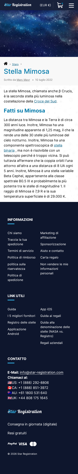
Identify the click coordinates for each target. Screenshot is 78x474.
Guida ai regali (50, 316)
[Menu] (71, 5)
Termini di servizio (21, 251)
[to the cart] (60, 5)
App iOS (46, 309)
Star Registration (27, 453)
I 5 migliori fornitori (21, 316)
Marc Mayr (23, 79)
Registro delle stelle (22, 322)
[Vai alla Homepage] (6, 64)
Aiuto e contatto (52, 251)
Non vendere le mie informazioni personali (54, 268)
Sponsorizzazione (53, 244)
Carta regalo (49, 257)
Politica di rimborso (22, 257)
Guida (12, 309)
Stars (15, 64)
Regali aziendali (51, 343)
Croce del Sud (45, 101)
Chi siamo (15, 233)
